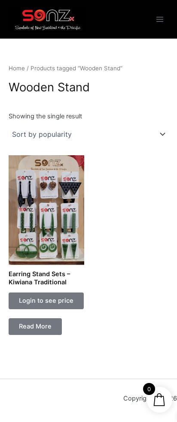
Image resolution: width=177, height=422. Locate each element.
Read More (35, 326)
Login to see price (46, 300)
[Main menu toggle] (159, 19)
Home (17, 68)
